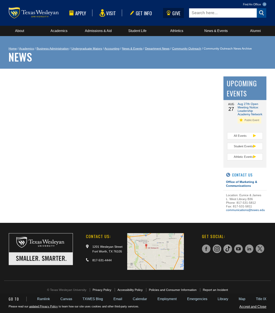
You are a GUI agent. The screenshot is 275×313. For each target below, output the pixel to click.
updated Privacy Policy (43, 306)
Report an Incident (215, 290)
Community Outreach (186, 48)
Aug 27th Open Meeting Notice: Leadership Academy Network (250, 109)
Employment (167, 299)
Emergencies (197, 299)
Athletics (176, 31)
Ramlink (43, 299)
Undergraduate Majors (86, 48)
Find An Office (252, 4)
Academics (58, 31)
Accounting (111, 48)
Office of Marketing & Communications (241, 183)
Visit (111, 13)
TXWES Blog (92, 299)
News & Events (216, 31)
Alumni (255, 31)
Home (13, 48)
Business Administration (53, 48)
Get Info (144, 13)
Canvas (66, 299)
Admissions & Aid (98, 31)
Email (117, 299)
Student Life (137, 31)
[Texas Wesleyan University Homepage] (38, 13)
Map (242, 299)
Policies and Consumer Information (173, 290)
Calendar (140, 299)
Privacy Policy (102, 290)
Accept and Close (252, 306)
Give (176, 13)
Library (223, 299)
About (19, 31)
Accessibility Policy (130, 290)
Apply (80, 13)
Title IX (261, 299)
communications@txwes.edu (245, 210)
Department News (157, 48)
